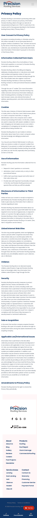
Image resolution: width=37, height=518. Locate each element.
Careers (9, 457)
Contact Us (26, 473)
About (8, 441)
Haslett (9, 486)
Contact (25, 470)
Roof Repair (23, 447)
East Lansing (11, 476)
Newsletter (10, 463)
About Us (9, 444)
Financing (25, 479)
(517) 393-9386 (20, 427)
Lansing (9, 473)
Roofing (22, 444)
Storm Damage (25, 450)
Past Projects (11, 460)
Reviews (9, 453)
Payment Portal (28, 486)
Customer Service (28, 482)
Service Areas (12, 470)
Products (23, 441)
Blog (7, 447)
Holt (7, 479)
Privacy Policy (11, 503)
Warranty (25, 476)
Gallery (9, 450)
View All (9, 489)
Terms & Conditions (23, 503)
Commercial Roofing (27, 453)
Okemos (9, 482)
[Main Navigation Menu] (32, 4)
